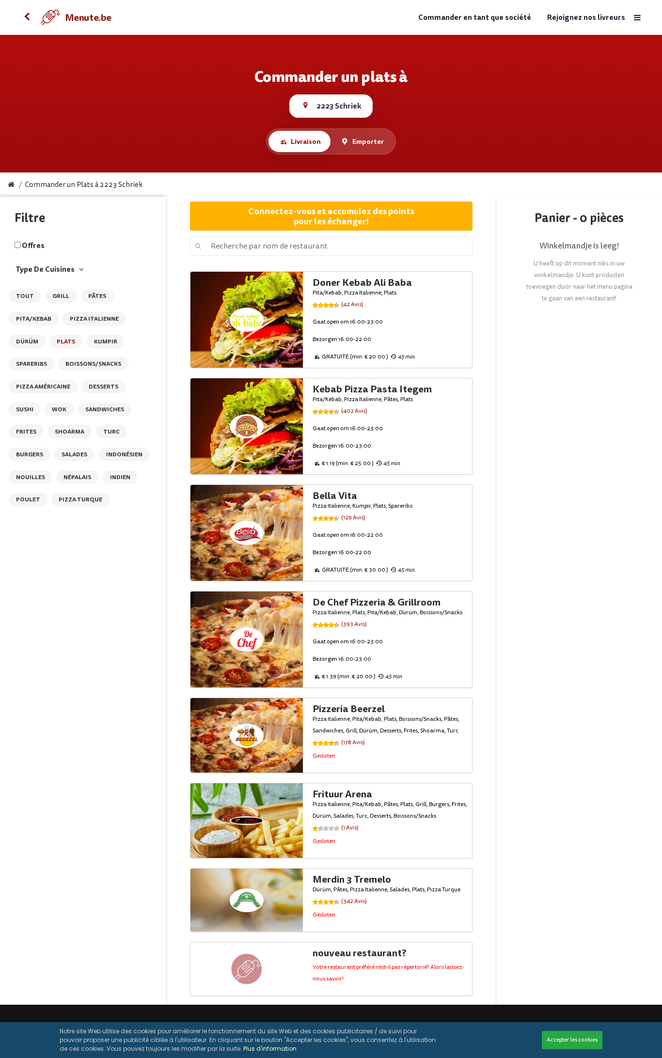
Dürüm (27, 341)
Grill (60, 296)
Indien (120, 477)
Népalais (77, 477)
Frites (26, 431)
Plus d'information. (270, 1048)
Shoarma (69, 431)
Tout (25, 296)
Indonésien (124, 454)
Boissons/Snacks (93, 363)
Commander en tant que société (474, 18)
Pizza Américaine (43, 386)
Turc (111, 431)
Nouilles (30, 477)
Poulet (28, 499)
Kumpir (105, 341)
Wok (59, 409)
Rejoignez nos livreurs (586, 18)
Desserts (103, 386)
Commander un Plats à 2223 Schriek (83, 185)
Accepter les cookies (572, 1040)
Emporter (368, 141)
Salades (74, 454)
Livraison (306, 141)
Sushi (24, 409)
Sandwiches (104, 409)
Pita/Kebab (33, 318)
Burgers (29, 454)
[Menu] (637, 18)
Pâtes (97, 296)
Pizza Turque (80, 499)
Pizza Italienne (94, 318)
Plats (66, 341)
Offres (33, 245)
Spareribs (31, 363)
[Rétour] (27, 17)
